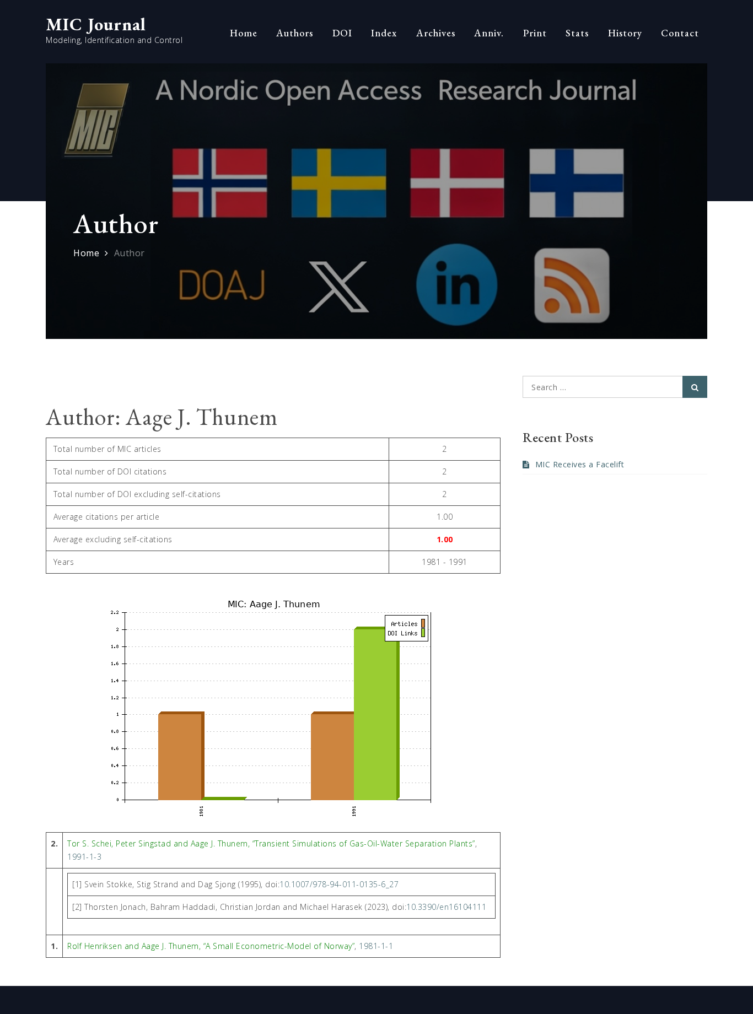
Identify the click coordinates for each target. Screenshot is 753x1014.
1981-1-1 (376, 946)
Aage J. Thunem (219, 843)
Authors (294, 32)
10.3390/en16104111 (446, 907)
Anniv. (489, 32)
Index (384, 32)
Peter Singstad (143, 843)
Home (243, 32)
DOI (342, 32)
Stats (577, 32)
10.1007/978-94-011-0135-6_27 (339, 884)
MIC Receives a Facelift (579, 464)
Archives (435, 32)
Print (535, 32)
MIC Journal (96, 24)
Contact (680, 32)
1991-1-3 (84, 856)
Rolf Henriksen (94, 946)
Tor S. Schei (89, 843)
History (625, 32)
